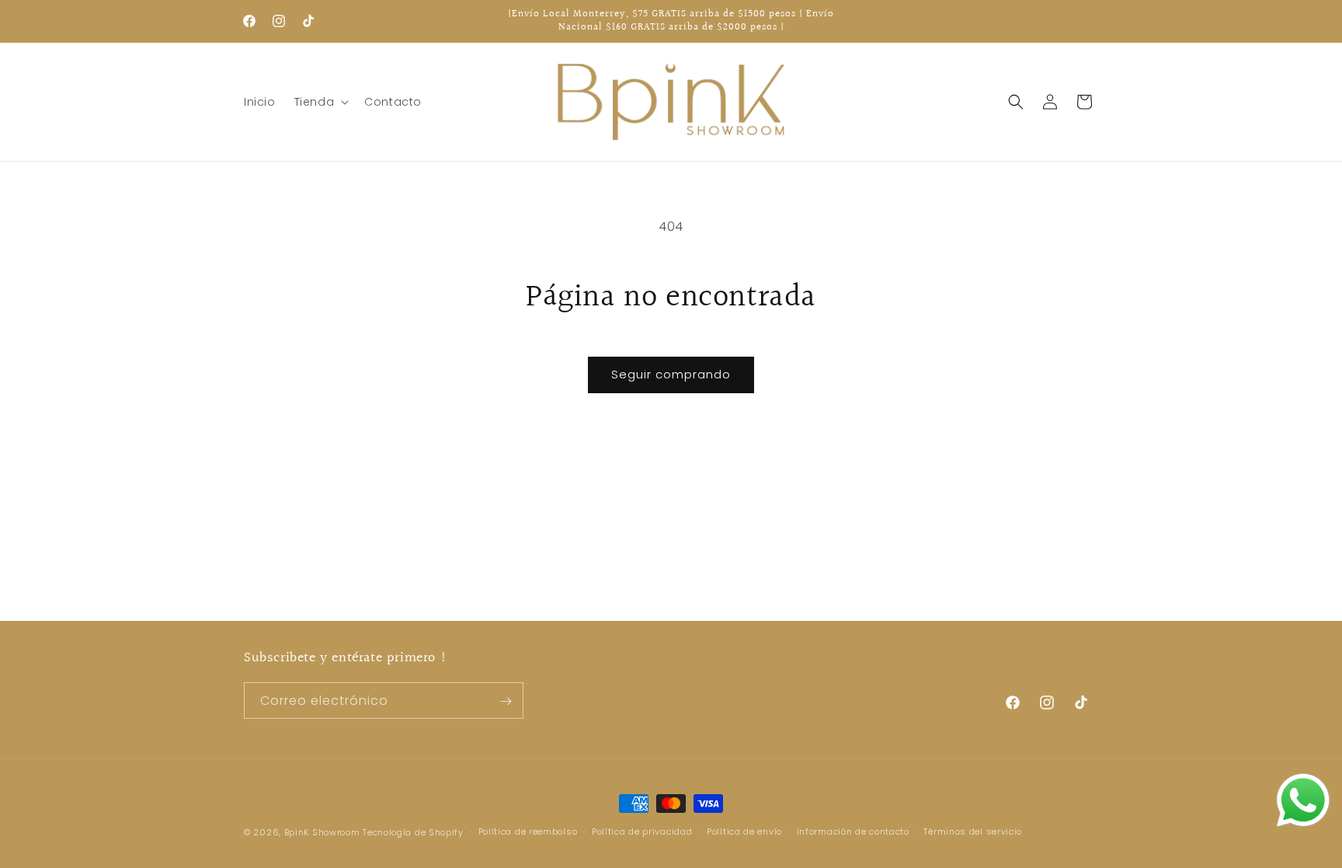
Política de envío (744, 831)
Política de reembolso (528, 831)
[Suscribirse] (505, 701)
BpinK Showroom (322, 832)
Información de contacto (853, 831)
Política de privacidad (642, 831)
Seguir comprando (671, 374)
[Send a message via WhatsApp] (1303, 800)
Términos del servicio (972, 831)
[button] (320, 101)
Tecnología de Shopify (413, 832)
